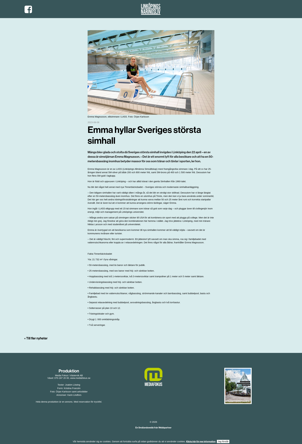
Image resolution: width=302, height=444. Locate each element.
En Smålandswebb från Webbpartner (153, 427)
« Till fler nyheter (36, 338)
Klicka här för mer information (200, 441)
